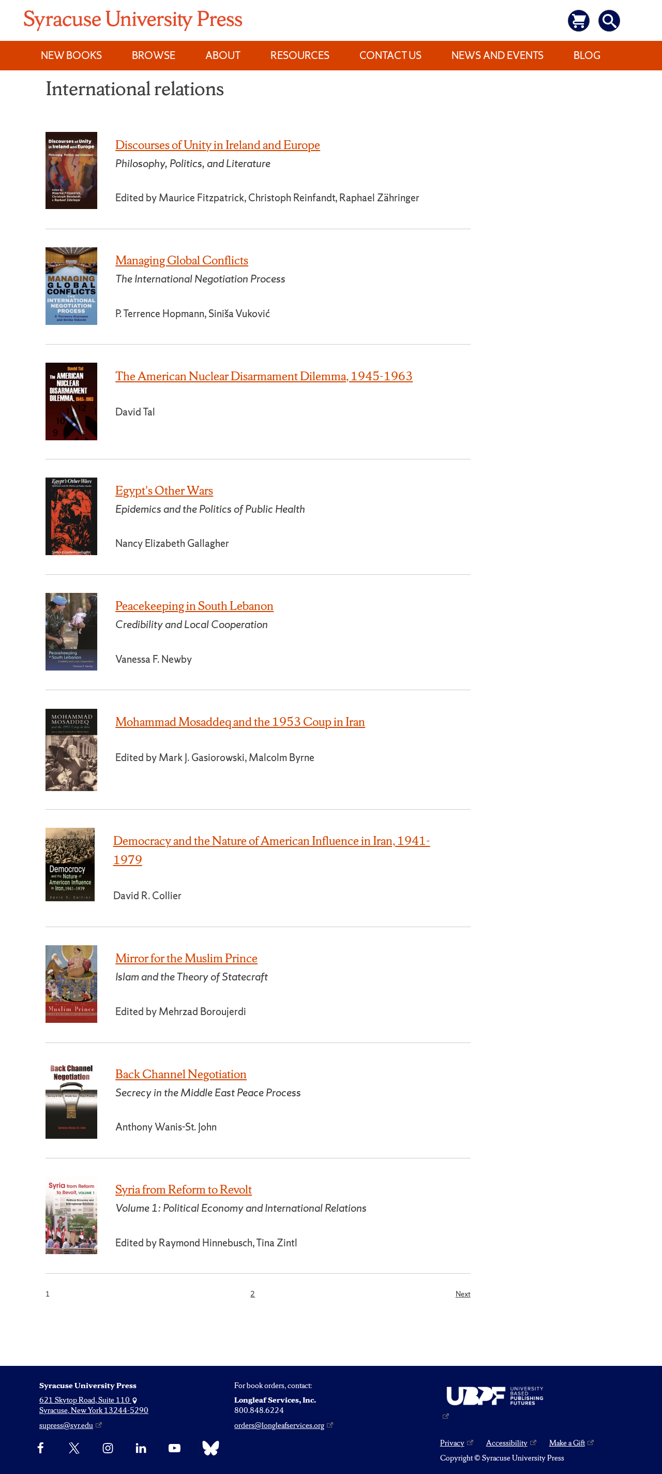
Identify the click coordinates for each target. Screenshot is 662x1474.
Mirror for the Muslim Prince (186, 958)
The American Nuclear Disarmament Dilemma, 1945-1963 (264, 376)
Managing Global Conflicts (181, 260)
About (222, 55)
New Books (71, 55)
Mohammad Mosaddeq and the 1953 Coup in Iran (240, 721)
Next (463, 1294)
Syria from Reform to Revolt (183, 1189)
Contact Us (390, 55)
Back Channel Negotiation (181, 1074)
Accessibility (507, 1443)
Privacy (452, 1443)
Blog (587, 55)
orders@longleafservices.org (279, 1425)
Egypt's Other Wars (164, 490)
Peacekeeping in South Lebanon (194, 606)
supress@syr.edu (66, 1425)
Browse (153, 55)
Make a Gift (567, 1443)
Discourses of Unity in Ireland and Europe (217, 145)
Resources (299, 55)
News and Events (498, 55)
